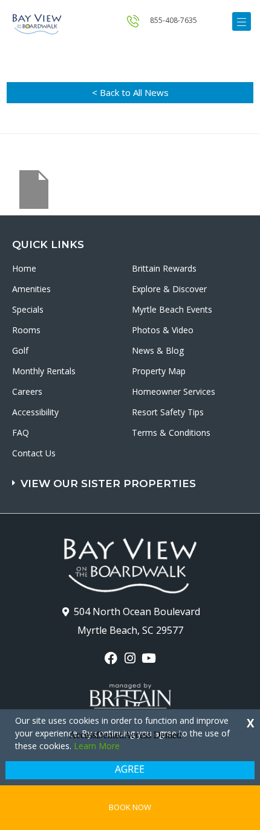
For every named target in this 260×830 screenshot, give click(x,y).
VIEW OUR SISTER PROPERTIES (108, 483)
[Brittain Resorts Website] (130, 698)
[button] (131, 478)
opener (241, 21)
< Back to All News (130, 92)
